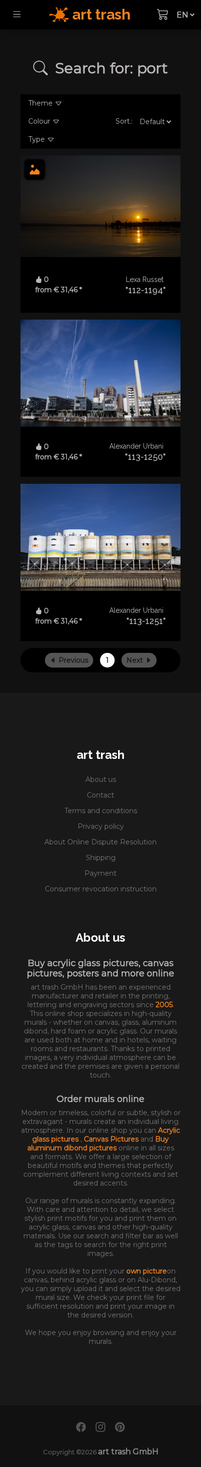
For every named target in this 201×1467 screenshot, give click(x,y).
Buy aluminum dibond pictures (98, 1143)
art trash (100, 755)
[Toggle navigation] (17, 14)
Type (37, 139)
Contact (100, 795)
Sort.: (124, 121)
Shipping (101, 857)
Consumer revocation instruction (101, 889)
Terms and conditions (100, 810)
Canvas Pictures (112, 1139)
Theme (41, 103)
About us (100, 779)
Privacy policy (101, 826)
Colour (40, 121)
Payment (100, 873)
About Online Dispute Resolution (100, 842)
